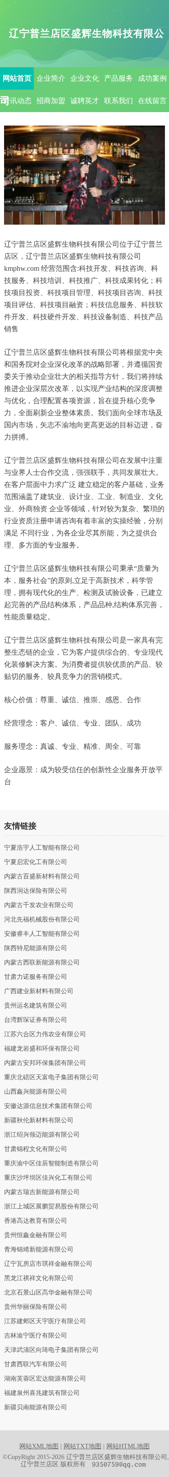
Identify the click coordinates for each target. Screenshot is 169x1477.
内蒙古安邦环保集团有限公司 (45, 1063)
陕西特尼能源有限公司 (35, 948)
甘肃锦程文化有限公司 (35, 1149)
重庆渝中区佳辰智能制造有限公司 (51, 1163)
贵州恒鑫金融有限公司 (35, 1235)
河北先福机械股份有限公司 (42, 920)
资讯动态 (17, 100)
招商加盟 (51, 100)
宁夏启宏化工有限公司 (35, 862)
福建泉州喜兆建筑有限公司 (42, 1393)
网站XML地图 (39, 1446)
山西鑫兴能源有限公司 (35, 1092)
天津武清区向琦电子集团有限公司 (51, 1350)
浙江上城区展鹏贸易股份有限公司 (51, 1206)
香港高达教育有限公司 (35, 1221)
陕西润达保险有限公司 (35, 891)
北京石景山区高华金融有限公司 (48, 1293)
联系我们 (118, 100)
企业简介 (51, 78)
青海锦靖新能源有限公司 (38, 1250)
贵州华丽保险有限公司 (35, 1307)
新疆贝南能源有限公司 (35, 1407)
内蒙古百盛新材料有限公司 (42, 876)
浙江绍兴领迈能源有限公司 (42, 1135)
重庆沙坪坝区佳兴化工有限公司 (48, 1178)
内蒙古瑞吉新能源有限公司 (42, 1192)
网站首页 (17, 78)
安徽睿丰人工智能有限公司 (42, 934)
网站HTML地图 (128, 1446)
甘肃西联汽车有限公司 (35, 1364)
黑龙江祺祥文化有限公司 (38, 1278)
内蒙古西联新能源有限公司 (42, 963)
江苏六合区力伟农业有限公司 (45, 1034)
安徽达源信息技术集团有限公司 (48, 1106)
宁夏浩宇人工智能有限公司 (42, 848)
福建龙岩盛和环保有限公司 (42, 1049)
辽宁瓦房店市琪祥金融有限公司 (48, 1264)
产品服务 (118, 78)
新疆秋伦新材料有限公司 (38, 1120)
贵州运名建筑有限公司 (35, 1006)
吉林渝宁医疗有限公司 (35, 1336)
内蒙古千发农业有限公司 (38, 905)
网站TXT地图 (82, 1446)
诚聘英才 (84, 100)
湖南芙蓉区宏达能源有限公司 (45, 1379)
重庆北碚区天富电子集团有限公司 (51, 1077)
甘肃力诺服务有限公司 (35, 977)
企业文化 (84, 78)
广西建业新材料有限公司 (38, 991)
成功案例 (152, 78)
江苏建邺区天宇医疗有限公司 (45, 1321)
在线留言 (152, 100)
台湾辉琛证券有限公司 (35, 1020)
